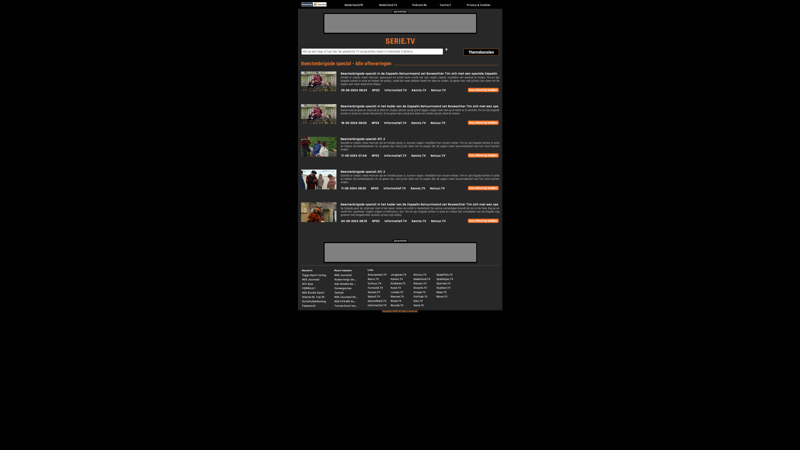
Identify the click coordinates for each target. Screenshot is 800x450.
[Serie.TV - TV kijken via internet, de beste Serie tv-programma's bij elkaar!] (330, 5)
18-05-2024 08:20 (354, 123)
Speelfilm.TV (444, 275)
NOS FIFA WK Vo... (345, 301)
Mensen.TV (397, 297)
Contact (445, 5)
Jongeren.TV (398, 275)
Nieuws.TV (420, 283)
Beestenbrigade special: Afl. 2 (363, 139)
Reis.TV (418, 301)
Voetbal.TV (443, 288)
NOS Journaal (310, 279)
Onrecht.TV (420, 288)
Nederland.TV (388, 5)
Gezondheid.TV (377, 301)
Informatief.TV (396, 90)
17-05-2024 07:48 (354, 156)
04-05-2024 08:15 (354, 221)
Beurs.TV (373, 279)
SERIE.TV (400, 41)
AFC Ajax (307, 284)
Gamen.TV (374, 292)
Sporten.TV (443, 283)
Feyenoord (308, 306)
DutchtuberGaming (314, 301)
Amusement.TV (377, 275)
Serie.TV (419, 305)
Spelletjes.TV (444, 279)
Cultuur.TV (374, 283)
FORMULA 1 (308, 288)
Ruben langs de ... (345, 279)
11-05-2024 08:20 (353, 188)
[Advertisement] (400, 23)
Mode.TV (396, 301)
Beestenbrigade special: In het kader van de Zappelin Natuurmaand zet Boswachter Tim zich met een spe (419, 106)
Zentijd (339, 293)
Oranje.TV (419, 292)
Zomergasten (342, 288)
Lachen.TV (397, 292)
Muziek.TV (397, 305)
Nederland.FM (354, 5)
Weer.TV (441, 292)
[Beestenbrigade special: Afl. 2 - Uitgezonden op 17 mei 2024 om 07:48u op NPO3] (318, 156)
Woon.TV (441, 297)
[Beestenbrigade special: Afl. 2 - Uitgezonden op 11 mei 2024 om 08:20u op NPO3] (318, 188)
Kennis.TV (419, 90)
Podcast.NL (419, 5)
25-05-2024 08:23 (354, 90)
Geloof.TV (374, 297)
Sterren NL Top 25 (313, 297)
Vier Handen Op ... (345, 284)
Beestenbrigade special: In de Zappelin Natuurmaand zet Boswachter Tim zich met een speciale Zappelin (419, 73)
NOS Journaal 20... (345, 297)
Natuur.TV (438, 90)
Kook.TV (396, 288)
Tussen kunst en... (345, 306)
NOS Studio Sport (313, 293)
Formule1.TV (375, 288)
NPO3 (376, 90)
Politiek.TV (420, 297)
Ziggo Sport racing (314, 275)
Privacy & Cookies (478, 5)
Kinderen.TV (398, 283)
